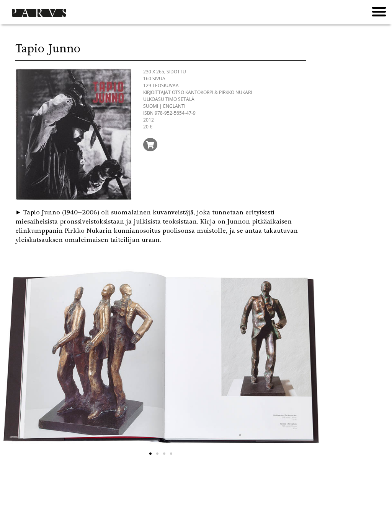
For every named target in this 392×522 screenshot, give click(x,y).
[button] (379, 11)
